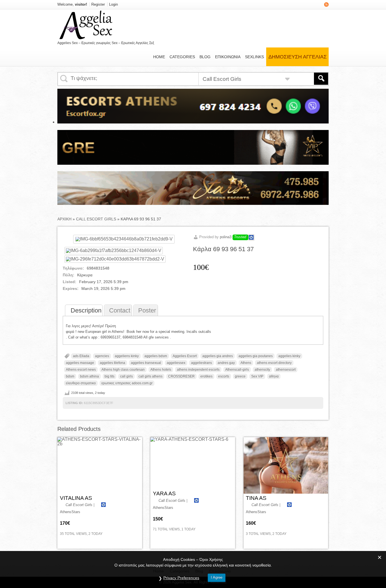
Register (98, 4)
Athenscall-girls (237, 370)
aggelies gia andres (217, 356)
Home (159, 57)
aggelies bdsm (155, 356)
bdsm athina (89, 376)
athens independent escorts (198, 370)
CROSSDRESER (181, 376)
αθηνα (274, 376)
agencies (102, 356)
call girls (126, 376)
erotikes (206, 376)
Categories (182, 57)
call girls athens (150, 376)
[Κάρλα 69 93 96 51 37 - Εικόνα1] (113, 250)
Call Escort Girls (96, 219)
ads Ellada (81, 356)
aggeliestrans (201, 363)
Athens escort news (81, 370)
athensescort (286, 370)
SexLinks (254, 57)
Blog (205, 57)
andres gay (226, 363)
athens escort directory (274, 363)
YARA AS (164, 493)
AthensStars (70, 512)
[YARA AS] (189, 463)
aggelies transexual (146, 363)
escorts (223, 376)
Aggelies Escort (185, 356)
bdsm (70, 376)
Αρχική (64, 219)
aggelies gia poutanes (255, 356)
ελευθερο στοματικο (81, 383)
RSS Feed (326, 4)
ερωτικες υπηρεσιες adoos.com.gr (127, 383)
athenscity (262, 370)
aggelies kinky (289, 356)
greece (240, 376)
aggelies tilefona (112, 363)
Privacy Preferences (181, 578)
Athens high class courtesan (123, 370)
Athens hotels (160, 370)
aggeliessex (176, 363)
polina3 (225, 237)
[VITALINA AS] (99, 465)
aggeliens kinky (127, 356)
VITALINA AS (76, 498)
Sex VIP (257, 376)
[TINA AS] (286, 465)
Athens (245, 363)
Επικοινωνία (227, 57)
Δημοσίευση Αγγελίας (297, 57)
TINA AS (256, 498)
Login (113, 4)
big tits (109, 376)
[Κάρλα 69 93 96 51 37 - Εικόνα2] (115, 259)
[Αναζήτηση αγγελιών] (321, 79)
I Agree (216, 577)
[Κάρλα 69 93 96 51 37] (124, 238)
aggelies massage (80, 363)
